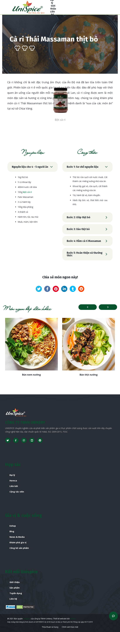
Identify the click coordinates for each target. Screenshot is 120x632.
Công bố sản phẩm (19, 548)
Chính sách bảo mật (70, 627)
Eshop (13, 525)
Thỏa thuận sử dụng (50, 627)
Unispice (26, 618)
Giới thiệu (15, 582)
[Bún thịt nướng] (88, 344)
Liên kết (14, 486)
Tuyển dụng (16, 593)
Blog (12, 531)
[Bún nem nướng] (31, 344)
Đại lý (12, 475)
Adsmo (73, 618)
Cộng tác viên (17, 491)
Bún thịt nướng (89, 374)
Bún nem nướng (31, 374)
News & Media (17, 537)
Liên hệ (13, 598)
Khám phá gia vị (18, 542)
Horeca (13, 480)
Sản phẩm (15, 587)
